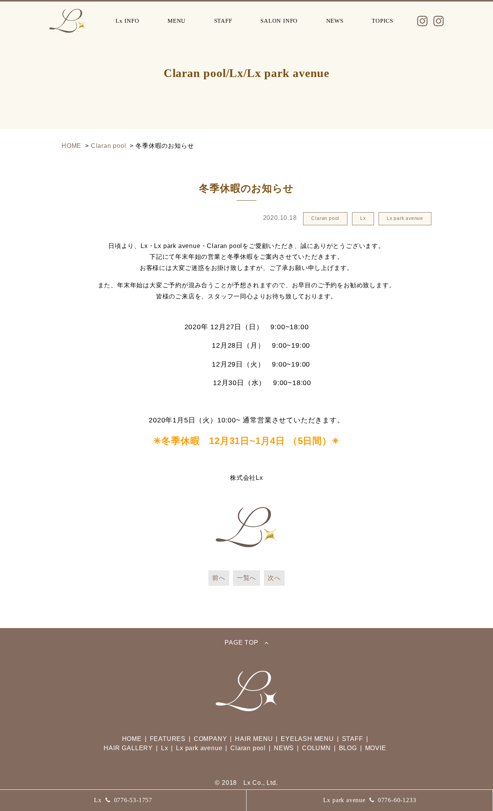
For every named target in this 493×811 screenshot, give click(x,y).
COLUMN (316, 748)
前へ (218, 578)
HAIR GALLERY (128, 748)
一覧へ (246, 578)
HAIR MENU (254, 739)
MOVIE (375, 748)
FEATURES (168, 739)
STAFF (223, 21)
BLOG (348, 748)
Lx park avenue (369, 800)
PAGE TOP (241, 643)
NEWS (335, 21)
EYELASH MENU (307, 739)
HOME (132, 739)
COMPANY (210, 739)
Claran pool (248, 748)
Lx (123, 800)
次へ (274, 578)
